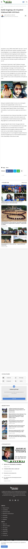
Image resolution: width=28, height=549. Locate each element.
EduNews (5, 519)
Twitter (14, 171)
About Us (5, 524)
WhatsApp (5, 529)
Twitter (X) (5, 531)
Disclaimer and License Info (10, 473)
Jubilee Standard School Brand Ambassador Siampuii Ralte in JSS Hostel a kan (12, 202)
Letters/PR (5, 517)
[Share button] (21, 171)
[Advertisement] (14, 33)
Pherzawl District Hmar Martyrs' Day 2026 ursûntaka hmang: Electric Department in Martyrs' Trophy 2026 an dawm (13, 223)
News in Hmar (6, 508)
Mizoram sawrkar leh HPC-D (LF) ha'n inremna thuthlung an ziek (16, 431)
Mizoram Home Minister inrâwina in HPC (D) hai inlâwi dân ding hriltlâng (17, 436)
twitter (21, 381)
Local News (5, 509)
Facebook (10, 171)
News (5, 6)
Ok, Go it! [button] (4, 546)
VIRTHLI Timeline (6, 525)
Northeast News (6, 511)
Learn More (3, 543)
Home (2, 6)
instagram (9, 381)
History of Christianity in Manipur (12, 464)
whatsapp (21, 377)
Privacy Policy (9, 540)
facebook (9, 377)
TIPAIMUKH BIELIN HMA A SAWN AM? (11, 468)
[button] (26, 2)
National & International (8, 513)
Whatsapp (18, 171)
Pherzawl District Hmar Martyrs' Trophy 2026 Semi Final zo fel (13, 244)
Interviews (5, 515)
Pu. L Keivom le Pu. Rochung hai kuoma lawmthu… (12, 478)
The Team (5, 527)
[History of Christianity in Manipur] (14, 455)
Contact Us (5, 535)
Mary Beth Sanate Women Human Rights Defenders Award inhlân (17, 426)
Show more (24, 182)
